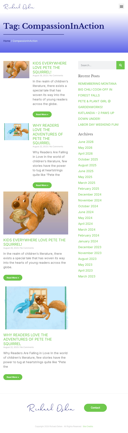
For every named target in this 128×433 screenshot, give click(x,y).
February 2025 (88, 188)
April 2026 (85, 153)
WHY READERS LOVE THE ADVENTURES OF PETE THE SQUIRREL (48, 134)
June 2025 (86, 171)
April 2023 (85, 270)
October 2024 (88, 206)
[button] (121, 6)
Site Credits (88, 426)
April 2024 (85, 223)
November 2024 (90, 200)
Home (6, 40)
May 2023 (85, 264)
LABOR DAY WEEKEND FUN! (98, 124)
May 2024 (85, 218)
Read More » (42, 114)
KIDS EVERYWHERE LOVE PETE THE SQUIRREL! (50, 67)
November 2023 (90, 253)
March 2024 (87, 229)
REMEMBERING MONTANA (97, 83)
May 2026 (85, 147)
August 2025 (87, 165)
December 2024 (90, 194)
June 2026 (86, 142)
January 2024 (88, 241)
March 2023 (86, 276)
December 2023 (89, 247)
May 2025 (85, 177)
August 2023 (87, 259)
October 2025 (88, 159)
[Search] (120, 65)
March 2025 (86, 182)
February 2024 (88, 235)
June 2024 (86, 212)
